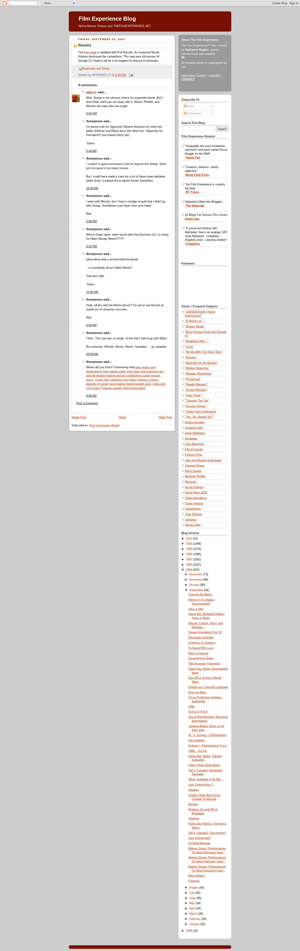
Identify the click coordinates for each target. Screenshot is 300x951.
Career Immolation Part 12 (205, 632)
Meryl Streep (193, 471)
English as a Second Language (208, 687)
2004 (189, 930)
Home (122, 417)
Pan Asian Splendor (200, 637)
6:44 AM (91, 151)
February (195, 919)
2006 (189, 564)
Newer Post (79, 417)
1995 (191, 706)
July (192, 892)
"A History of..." (195, 321)
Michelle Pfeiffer (195, 476)
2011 (189, 538)
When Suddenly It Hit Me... (205, 779)
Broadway (191, 438)
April (192, 908)
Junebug (193, 818)
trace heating (117, 384)
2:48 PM (91, 221)
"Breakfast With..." (197, 341)
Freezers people (111, 388)
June (192, 898)
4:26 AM (91, 395)
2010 (189, 543)
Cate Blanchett (194, 444)
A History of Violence (201, 642)
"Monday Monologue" (198, 373)
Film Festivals (194, 449)
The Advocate (195, 205)
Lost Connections (199, 838)
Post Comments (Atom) (104, 425)
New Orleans (196, 875)
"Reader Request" (196, 384)
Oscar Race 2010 (196, 492)
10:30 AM (92, 188)
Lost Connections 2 (200, 784)
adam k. (91, 92)
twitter (202, 75)
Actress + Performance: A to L (207, 745)
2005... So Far (197, 751)
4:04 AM (91, 325)
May (192, 903)
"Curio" (189, 346)
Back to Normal (198, 653)
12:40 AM (92, 292)
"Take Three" (193, 395)
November (196, 579)
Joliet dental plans (134, 388)
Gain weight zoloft (114, 371)
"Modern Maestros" (197, 368)
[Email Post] (130, 75)
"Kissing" (191, 357)
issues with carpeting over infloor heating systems (127, 379)
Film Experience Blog (107, 18)
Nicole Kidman (194, 487)
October (194, 584)
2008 (189, 554)
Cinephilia (193, 243)
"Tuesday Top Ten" (197, 400)
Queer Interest (194, 503)
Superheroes (193, 508)
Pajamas (194, 881)
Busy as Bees (197, 692)
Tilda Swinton (193, 514)
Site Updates (196, 740)
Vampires (191, 519)
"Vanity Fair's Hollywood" (201, 411)
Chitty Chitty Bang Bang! (204, 765)
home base (188, 75)
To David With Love (200, 648)
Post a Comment (87, 403)
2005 (189, 569)
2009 (189, 549)
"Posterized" (193, 379)
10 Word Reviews (199, 843)
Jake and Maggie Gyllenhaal (203, 460)
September (196, 590)
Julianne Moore (194, 465)
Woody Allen (193, 525)
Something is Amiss (201, 658)
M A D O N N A (198, 711)
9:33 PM (91, 246)
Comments (193, 113)
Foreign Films (193, 454)
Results (84, 45)
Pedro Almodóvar (196, 498)
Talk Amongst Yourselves (204, 663)
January (194, 924)
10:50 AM (92, 354)
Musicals (190, 481)
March (193, 913)
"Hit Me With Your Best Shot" (203, 352)
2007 (189, 559)
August (194, 887)
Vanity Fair (193, 157)
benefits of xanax (97, 384)
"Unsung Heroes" (196, 406)
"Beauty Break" (194, 326)
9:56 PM (91, 113)
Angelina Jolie (194, 427)
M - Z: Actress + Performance (207, 735)
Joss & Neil (195, 609)
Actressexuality (195, 422)
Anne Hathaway (195, 433)
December (196, 574)
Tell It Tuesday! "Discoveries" (207, 833)
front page (90, 52)
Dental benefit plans (139, 384)
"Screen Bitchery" (196, 389)
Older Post (165, 417)
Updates (193, 790)
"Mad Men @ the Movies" (201, 363)
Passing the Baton (200, 594)
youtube (215, 75)
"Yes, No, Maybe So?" (199, 416)
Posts (190, 106)
